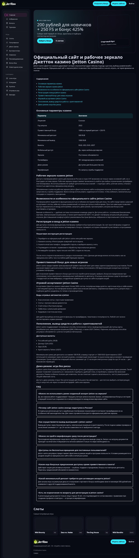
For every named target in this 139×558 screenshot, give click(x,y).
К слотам (60, 41)
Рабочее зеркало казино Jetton (50, 87)
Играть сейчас (118, 3)
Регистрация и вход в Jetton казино (52, 92)
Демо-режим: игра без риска (49, 104)
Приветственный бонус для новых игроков (55, 95)
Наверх (36, 553)
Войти (131, 3)
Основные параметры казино (50, 83)
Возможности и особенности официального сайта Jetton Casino (63, 90)
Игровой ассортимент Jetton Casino (52, 98)
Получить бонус (101, 3)
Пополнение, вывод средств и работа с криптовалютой (60, 101)
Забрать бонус (45, 41)
